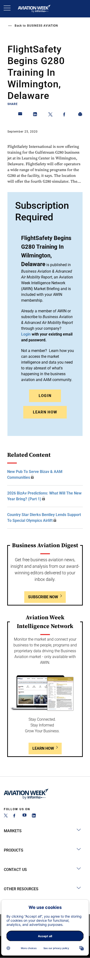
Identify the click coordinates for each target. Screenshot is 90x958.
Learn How (45, 412)
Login (45, 395)
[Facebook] (15, 816)
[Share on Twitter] (50, 115)
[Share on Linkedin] (35, 115)
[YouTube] (24, 816)
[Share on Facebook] (65, 115)
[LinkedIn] (34, 816)
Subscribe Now (43, 597)
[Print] (80, 115)
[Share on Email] (20, 115)
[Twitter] (6, 816)
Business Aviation (42, 25)
